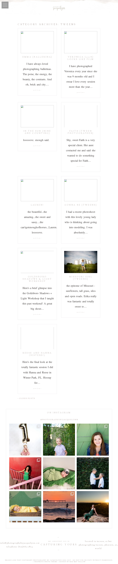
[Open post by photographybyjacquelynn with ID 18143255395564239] (25, 440)
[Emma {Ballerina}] (37, 42)
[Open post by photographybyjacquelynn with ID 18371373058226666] (25, 507)
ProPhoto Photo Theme (45, 562)
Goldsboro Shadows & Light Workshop (37, 279)
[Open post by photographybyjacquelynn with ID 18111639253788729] (59, 507)
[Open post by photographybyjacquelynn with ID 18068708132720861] (93, 507)
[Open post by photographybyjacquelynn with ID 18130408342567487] (93, 440)
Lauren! (37, 205)
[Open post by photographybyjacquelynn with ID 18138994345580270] (93, 473)
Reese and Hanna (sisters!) (37, 354)
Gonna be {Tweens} (80, 205)
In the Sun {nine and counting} (37, 132)
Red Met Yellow (78, 562)
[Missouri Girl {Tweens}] (80, 262)
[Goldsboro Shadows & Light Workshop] (37, 262)
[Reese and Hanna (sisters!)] (37, 338)
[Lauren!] (37, 190)
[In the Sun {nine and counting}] (37, 116)
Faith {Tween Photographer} (81, 132)
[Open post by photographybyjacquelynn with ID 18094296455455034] (59, 440)
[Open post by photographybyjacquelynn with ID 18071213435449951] (59, 473)
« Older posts (26, 398)
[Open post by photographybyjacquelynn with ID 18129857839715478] (25, 473)
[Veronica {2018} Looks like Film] (80, 42)
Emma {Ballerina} (37, 57)
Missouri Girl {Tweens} (80, 278)
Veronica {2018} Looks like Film (80, 58)
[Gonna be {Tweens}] (80, 190)
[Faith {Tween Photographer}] (80, 116)
